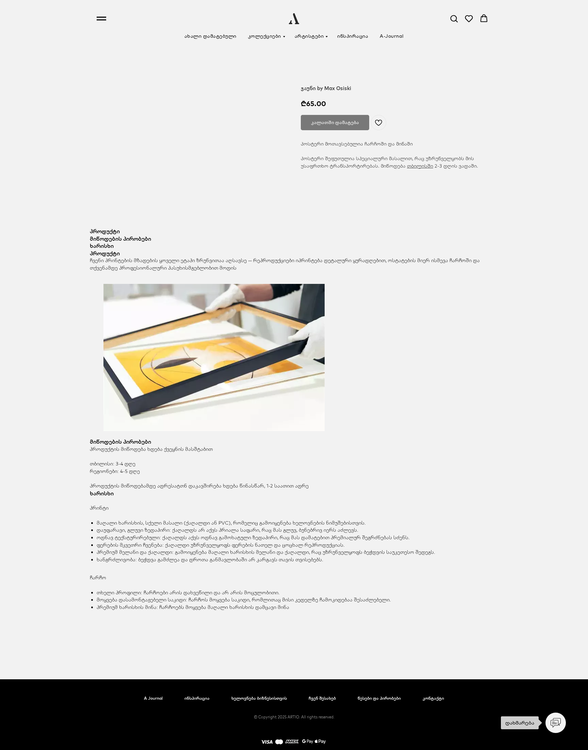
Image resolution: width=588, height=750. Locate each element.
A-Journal (392, 36)
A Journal (153, 698)
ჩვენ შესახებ (322, 698)
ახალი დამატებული (210, 36)
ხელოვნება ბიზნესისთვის (259, 698)
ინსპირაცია (352, 36)
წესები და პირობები (379, 698)
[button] (454, 18)
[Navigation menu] (101, 19)
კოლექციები (264, 36)
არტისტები (309, 36)
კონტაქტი (433, 698)
